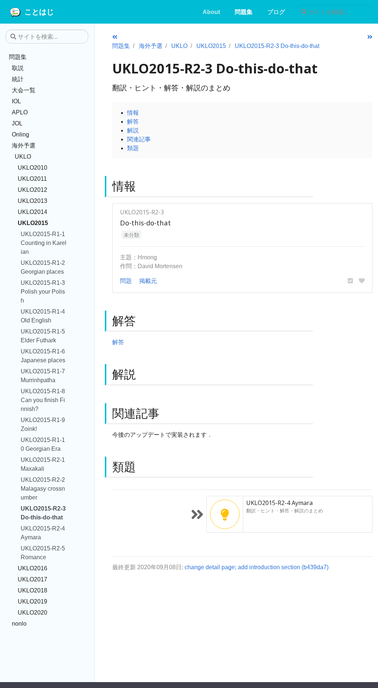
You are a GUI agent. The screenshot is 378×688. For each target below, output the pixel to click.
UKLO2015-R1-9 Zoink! (43, 424)
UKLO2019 (32, 601)
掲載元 (148, 281)
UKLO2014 (32, 212)
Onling (20, 134)
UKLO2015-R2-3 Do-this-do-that (43, 512)
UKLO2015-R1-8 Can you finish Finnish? (43, 400)
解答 (133, 121)
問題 (126, 281)
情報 (133, 112)
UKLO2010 (32, 167)
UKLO (23, 156)
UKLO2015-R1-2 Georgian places (43, 267)
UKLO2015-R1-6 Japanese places (43, 355)
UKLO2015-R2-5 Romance (43, 552)
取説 (18, 68)
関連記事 (139, 139)
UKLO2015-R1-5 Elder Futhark (43, 335)
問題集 (18, 57)
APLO (20, 112)
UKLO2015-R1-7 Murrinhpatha (43, 375)
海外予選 (23, 145)
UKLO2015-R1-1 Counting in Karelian (43, 243)
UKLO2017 (32, 579)
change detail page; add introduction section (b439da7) (257, 567)
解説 (133, 130)
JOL (17, 123)
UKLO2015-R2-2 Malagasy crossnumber (43, 488)
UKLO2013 (32, 201)
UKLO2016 (32, 568)
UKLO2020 (32, 612)
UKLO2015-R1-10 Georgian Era (43, 444)
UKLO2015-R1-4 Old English (43, 315)
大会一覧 (23, 90)
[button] (350, 280)
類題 (133, 148)
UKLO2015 (33, 223)
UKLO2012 (32, 190)
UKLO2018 (32, 590)
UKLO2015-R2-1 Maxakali (43, 464)
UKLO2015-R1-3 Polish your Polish (43, 291)
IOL (16, 101)
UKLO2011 (32, 178)
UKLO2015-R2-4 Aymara (43, 532)
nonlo (19, 623)
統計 (18, 79)
